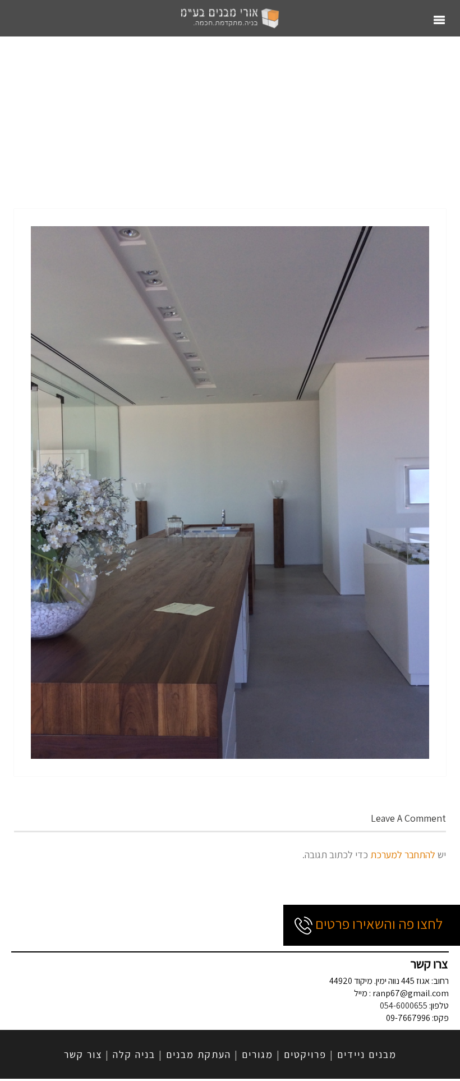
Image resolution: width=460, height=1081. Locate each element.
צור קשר (83, 1054)
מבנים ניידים (367, 1054)
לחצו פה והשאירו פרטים (377, 923)
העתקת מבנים (198, 1054)
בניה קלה (134, 1054)
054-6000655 (403, 1005)
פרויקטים (305, 1054)
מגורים (257, 1054)
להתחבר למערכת (402, 854)
